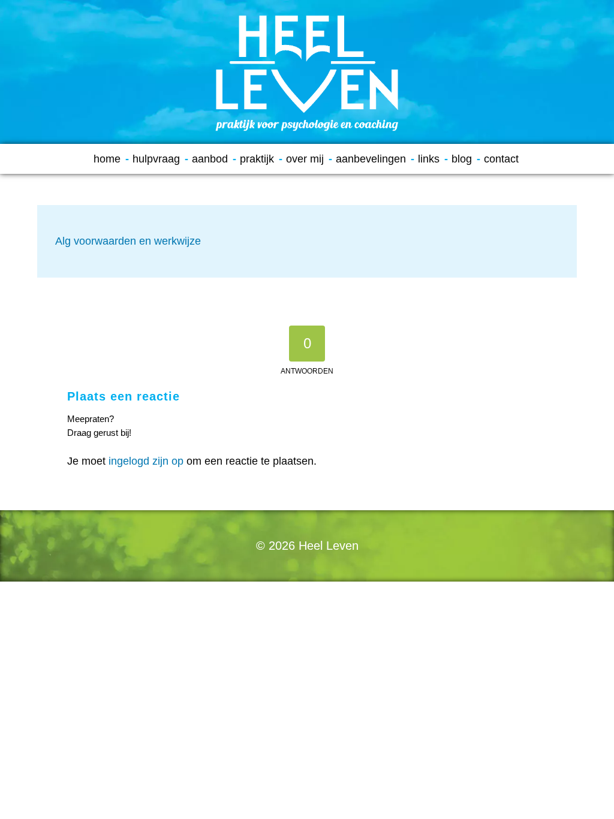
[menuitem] (111, 159)
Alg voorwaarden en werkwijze (128, 241)
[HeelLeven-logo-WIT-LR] (306, 72)
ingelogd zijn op (146, 461)
